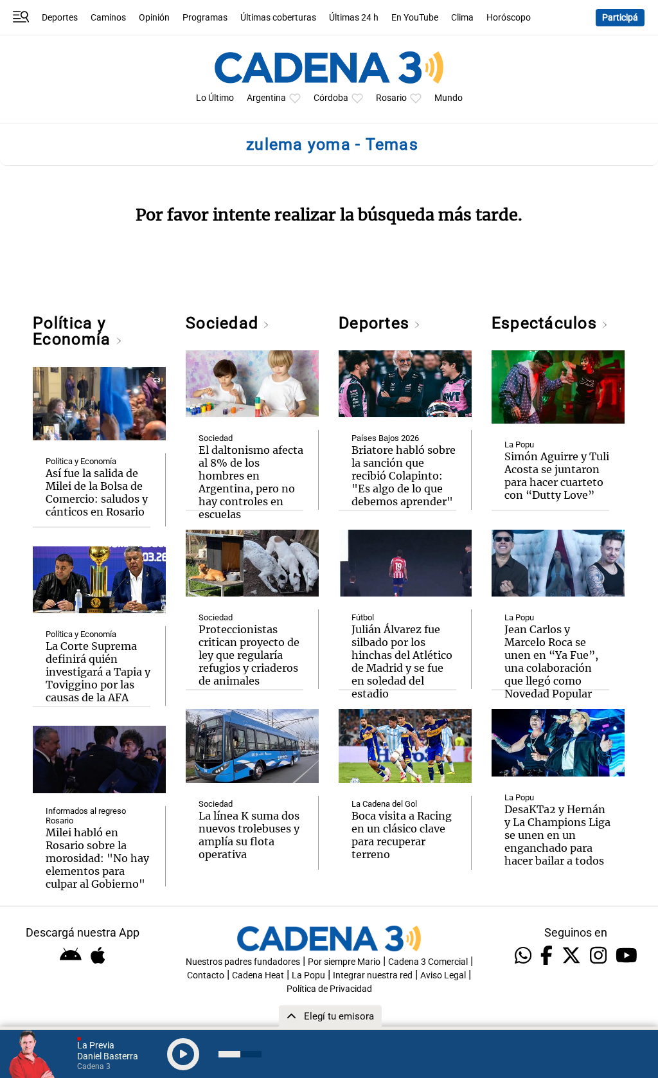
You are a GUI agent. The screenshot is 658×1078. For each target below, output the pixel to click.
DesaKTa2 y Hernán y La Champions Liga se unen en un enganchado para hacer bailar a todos (557, 835)
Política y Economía (74, 331)
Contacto (205, 975)
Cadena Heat (258, 975)
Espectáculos (546, 323)
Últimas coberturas (278, 17)
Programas (204, 17)
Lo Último (215, 98)
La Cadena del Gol (384, 804)
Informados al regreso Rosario (86, 815)
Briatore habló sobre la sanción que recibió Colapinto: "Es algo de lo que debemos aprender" (403, 476)
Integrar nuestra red (373, 975)
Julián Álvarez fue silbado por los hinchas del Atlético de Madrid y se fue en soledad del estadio (401, 661)
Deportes (60, 17)
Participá (620, 17)
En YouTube (414, 17)
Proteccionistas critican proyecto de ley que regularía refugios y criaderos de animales (249, 655)
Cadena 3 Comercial (428, 962)
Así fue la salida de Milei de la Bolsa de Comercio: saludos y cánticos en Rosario (97, 492)
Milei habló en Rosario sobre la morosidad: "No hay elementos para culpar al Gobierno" (97, 858)
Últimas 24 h (353, 17)
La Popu (519, 444)
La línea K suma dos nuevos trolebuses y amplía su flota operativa (249, 835)
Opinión (154, 17)
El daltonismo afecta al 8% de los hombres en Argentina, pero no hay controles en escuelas (251, 482)
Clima (462, 17)
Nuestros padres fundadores (243, 962)
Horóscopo (508, 17)
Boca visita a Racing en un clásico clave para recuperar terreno (401, 835)
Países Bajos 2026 (385, 438)
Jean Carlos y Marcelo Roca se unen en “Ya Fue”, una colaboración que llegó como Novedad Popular (551, 661)
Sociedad (224, 323)
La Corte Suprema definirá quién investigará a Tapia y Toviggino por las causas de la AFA (98, 672)
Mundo (448, 98)
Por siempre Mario (344, 962)
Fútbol (362, 617)
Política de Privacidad (329, 989)
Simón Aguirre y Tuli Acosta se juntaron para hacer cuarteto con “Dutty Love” (556, 475)
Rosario (391, 98)
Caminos (108, 17)
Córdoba (331, 98)
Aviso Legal (443, 975)
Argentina (266, 98)
